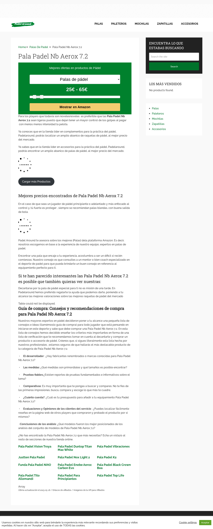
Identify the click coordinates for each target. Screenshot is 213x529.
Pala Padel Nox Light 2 (74, 457)
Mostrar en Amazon (75, 107)
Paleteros (118, 23)
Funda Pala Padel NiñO (34, 464)
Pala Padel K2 (106, 457)
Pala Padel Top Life (110, 475)
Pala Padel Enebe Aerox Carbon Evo (75, 466)
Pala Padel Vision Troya (34, 446)
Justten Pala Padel (31, 457)
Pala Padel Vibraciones (113, 446)
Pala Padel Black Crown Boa (114, 466)
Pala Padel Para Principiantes (69, 477)
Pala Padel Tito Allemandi (29, 477)
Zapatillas (165, 23)
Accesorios (189, 23)
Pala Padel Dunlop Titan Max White (75, 448)
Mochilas (142, 23)
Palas (99, 23)
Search (174, 66)
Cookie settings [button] (188, 522)
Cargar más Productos (36, 181)
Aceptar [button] (205, 522)
